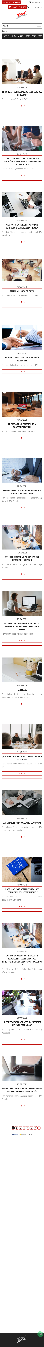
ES (32, 7)
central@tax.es (37, 2)
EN (35, 7)
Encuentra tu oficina (11, 2)
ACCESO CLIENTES (19, 7)
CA (38, 7)
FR (41, 7)
